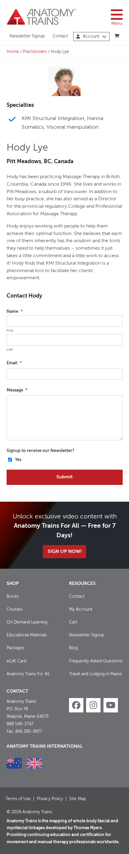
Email (14, 363)
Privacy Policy (50, 799)
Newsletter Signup (27, 36)
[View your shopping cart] (117, 36)
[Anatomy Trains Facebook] (76, 705)
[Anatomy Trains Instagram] (93, 705)
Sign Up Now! (65, 551)
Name (14, 312)
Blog (73, 648)
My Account (80, 609)
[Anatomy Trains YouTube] (111, 705)
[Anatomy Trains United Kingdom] (34, 763)
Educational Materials (27, 635)
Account (91, 36)
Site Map (77, 799)
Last (10, 349)
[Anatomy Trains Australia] (14, 763)
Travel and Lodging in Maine (95, 674)
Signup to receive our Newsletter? (40, 451)
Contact (60, 36)
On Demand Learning (27, 622)
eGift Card (16, 661)
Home (13, 52)
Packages (15, 648)
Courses (14, 609)
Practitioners (35, 52)
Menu (116, 24)
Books (13, 596)
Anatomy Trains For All (28, 674)
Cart (73, 622)
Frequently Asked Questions (95, 661)
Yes (18, 460)
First (10, 331)
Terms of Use (18, 799)
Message (17, 390)
